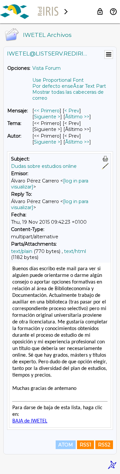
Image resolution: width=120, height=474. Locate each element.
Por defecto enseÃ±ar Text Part (69, 86)
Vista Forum (46, 68)
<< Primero (47, 111)
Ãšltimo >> (77, 117)
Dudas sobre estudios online (44, 166)
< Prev (71, 111)
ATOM (65, 445)
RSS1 (85, 445)
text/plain (21, 251)
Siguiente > (47, 117)
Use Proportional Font (58, 80)
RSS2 (104, 445)
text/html (75, 251)
